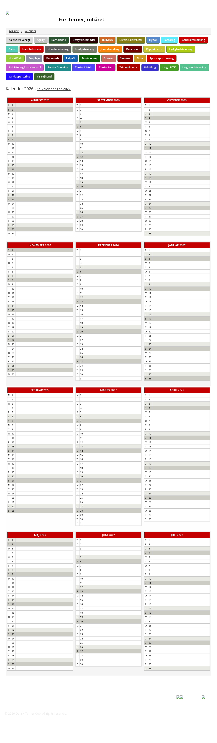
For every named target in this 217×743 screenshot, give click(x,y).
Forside (14, 31)
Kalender (30, 31)
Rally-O (70, 58)
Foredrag (169, 40)
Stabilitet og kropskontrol (24, 67)
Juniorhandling (110, 49)
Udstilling (150, 67)
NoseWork (15, 58)
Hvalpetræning (84, 49)
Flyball (153, 40)
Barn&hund (58, 40)
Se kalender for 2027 (54, 89)
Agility (41, 40)
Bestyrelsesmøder (84, 40)
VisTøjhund (44, 76)
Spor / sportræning (162, 58)
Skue (140, 58)
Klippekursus (154, 49)
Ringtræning (89, 58)
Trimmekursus (128, 67)
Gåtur (12, 49)
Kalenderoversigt (19, 40)
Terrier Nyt (106, 67)
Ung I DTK (169, 67)
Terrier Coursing (57, 67)
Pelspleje (34, 58)
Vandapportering (19, 76)
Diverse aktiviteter (130, 40)
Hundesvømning (58, 49)
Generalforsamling (193, 40)
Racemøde (52, 58)
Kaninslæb (132, 49)
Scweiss (109, 58)
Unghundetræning (194, 67)
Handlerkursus (31, 49)
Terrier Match (83, 67)
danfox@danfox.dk (23, 705)
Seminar (125, 58)
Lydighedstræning (180, 49)
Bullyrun (107, 40)
